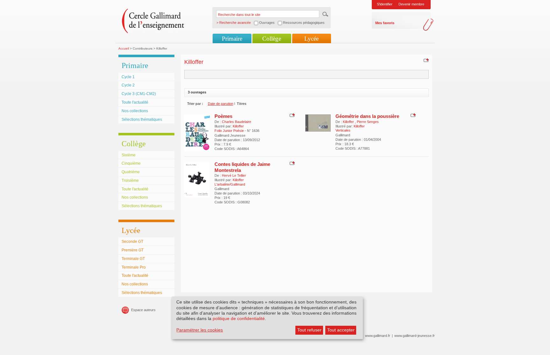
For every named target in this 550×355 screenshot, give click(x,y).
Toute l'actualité (135, 102)
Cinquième (131, 163)
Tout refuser (309, 329)
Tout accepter (341, 329)
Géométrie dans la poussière (367, 116)
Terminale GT (133, 258)
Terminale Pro (134, 267)
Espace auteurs (143, 310)
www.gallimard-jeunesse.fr (414, 336)
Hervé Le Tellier (234, 175)
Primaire (232, 38)
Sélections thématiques (142, 119)
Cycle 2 (128, 85)
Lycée (311, 38)
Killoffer (238, 126)
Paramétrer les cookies (199, 329)
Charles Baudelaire (236, 122)
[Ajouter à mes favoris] (425, 60)
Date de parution (220, 104)
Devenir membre (411, 4)
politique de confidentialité (239, 318)
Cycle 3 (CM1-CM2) (139, 94)
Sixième (129, 155)
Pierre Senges (368, 122)
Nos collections (135, 111)
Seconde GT (132, 241)
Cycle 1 (128, 77)
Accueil (123, 48)
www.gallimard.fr (377, 336)
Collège (271, 38)
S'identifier (384, 4)
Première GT (133, 250)
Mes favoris (384, 23)
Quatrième (131, 172)
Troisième (130, 180)
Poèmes (223, 116)
